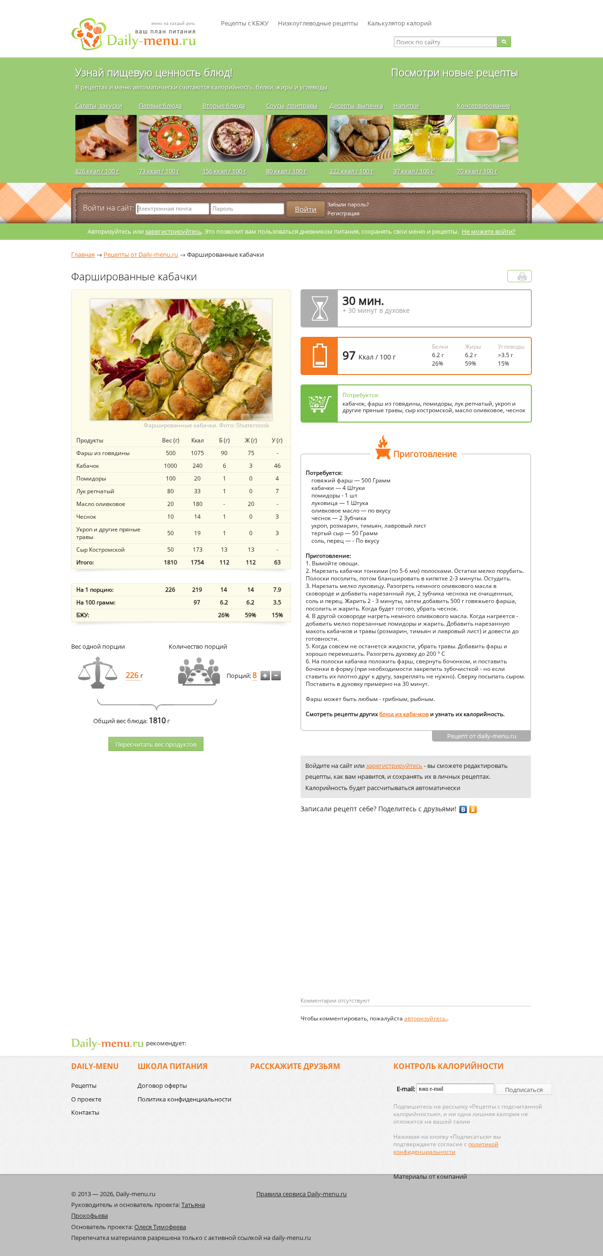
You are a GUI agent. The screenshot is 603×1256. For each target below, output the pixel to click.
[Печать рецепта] (522, 276)
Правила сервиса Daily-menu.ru (301, 1194)
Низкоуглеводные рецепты (318, 23)
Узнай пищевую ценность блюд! (153, 72)
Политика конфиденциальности (184, 1099)
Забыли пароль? (348, 204)
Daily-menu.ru (139, 34)
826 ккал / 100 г (97, 171)
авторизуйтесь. (425, 1018)
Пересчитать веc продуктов (155, 744)
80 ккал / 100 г (286, 171)
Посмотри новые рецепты (454, 72)
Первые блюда (160, 105)
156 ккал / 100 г (224, 171)
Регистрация (343, 213)
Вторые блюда (224, 105)
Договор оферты (162, 1085)
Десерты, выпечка (356, 105)
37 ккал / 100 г (413, 171)
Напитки (406, 105)
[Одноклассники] (473, 809)
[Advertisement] (380, 920)
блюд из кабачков (404, 714)
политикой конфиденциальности (445, 1148)
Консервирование (483, 105)
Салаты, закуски (98, 105)
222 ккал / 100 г (352, 171)
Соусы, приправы (292, 105)
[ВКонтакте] (463, 809)
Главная (83, 254)
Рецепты (84, 1085)
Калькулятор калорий (399, 23)
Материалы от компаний (430, 1176)
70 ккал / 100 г (477, 171)
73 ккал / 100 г (159, 171)
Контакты (85, 1112)
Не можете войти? (488, 231)
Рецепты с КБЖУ (245, 23)
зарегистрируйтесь (173, 231)
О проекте (86, 1099)
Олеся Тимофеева (160, 1227)
